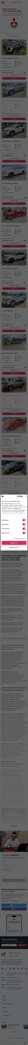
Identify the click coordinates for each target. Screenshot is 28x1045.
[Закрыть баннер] (25, 496)
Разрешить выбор (14, 547)
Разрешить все (14, 542)
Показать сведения (19, 538)
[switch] (24, 524)
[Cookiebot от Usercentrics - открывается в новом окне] (17, 496)
